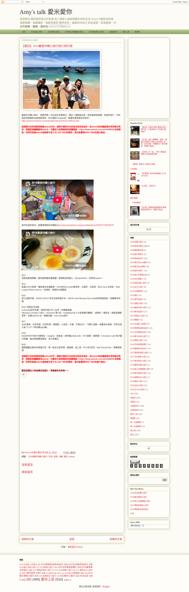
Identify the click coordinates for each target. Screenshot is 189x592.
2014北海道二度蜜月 (138, 324)
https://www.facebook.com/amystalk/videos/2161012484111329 (50, 121)
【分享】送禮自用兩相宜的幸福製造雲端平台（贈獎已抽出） (153, 208)
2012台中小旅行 (136, 287)
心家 (132, 513)
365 (131, 394)
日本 (50, 456)
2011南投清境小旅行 (138, 283)
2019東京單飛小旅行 (138, 373)
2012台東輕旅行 (136, 291)
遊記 (66, 456)
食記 (132, 435)
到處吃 (133, 398)
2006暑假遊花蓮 (136, 250)
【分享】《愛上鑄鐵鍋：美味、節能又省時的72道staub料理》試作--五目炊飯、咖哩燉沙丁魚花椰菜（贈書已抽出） (154, 142)
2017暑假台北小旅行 (84, 570)
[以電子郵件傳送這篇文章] (64, 452)
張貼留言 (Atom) (75, 547)
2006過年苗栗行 (136, 254)
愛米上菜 (126, 32)
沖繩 (61, 456)
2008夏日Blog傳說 (137, 266)
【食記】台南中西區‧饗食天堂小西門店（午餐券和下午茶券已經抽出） (154, 129)
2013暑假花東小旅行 (138, 307)
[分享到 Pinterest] (74, 452)
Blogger (106, 586)
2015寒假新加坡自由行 (139, 328)
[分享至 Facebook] (72, 452)
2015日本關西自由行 (138, 332)
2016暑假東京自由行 (138, 348)
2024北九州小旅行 (137, 389)
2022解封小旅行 (54, 32)
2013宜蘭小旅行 (136, 303)
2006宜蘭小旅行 (136, 242)
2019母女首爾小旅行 (138, 493)
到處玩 (133, 402)
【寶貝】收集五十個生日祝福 (143, 164)
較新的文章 (28, 539)
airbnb (72, 456)
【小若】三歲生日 (148, 186)
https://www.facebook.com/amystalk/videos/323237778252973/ (85, 225)
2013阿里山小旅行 (137, 316)
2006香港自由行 (136, 258)
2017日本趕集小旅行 (138, 357)
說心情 (133, 430)
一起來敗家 (136, 203)
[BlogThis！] (67, 452)
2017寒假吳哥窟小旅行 (139, 353)
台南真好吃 (113, 32)
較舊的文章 (116, 539)
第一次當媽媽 (135, 422)
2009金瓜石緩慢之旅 (138, 275)
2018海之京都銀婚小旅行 (74, 32)
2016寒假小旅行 (136, 340)
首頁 (24, 32)
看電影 (133, 418)
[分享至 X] (69, 452)
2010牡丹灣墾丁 (136, 279)
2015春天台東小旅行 (138, 336)
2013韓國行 (135, 320)
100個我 (133, 169)
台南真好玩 (134, 410)
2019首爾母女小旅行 (138, 377)
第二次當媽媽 (135, 426)
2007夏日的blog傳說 (138, 262)
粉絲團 (137, 32)
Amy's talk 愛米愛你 (46, 11)
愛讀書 (66, 580)
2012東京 (134, 295)
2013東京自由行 (136, 312)
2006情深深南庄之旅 (138, 246)
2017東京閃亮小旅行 (96, 32)
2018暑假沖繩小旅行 (37, 456)
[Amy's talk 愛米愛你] (24, 375)
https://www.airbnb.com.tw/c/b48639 (96, 129)
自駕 (55, 456)
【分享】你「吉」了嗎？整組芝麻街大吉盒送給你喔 (153, 153)
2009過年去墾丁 (136, 271)
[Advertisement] (43, 158)
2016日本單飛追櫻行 (138, 344)
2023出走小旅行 (37, 32)
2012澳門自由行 (136, 299)
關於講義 (133, 198)
